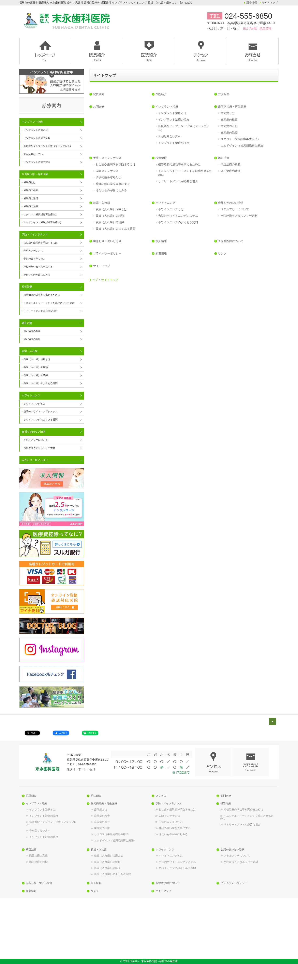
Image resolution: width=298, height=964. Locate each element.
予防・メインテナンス (107, 157)
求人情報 (161, 241)
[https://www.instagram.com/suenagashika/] (51, 650)
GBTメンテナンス (107, 170)
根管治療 (161, 157)
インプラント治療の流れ (173, 119)
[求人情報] (51, 478)
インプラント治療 (166, 106)
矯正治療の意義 (230, 164)
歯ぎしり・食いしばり (107, 241)
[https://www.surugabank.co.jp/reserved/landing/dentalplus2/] (51, 509)
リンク (222, 253)
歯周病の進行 (229, 126)
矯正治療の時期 (230, 170)
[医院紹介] (149, 49)
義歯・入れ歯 (101, 202)
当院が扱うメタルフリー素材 (239, 215)
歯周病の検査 (229, 119)
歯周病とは (228, 113)
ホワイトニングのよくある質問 (178, 222)
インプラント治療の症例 (173, 142)
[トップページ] (93, 20)
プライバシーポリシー (107, 253)
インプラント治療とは (172, 113)
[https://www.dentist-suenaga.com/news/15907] (51, 601)
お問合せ (98, 106)
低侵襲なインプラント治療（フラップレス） (183, 127)
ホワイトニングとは (171, 209)
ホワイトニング (165, 202)
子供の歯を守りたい (108, 177)
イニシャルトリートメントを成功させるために (185, 172)
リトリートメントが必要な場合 (178, 181)
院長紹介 (98, 94)
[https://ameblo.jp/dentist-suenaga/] (51, 626)
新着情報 (251, 2)
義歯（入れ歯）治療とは (111, 209)
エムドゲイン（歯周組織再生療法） (243, 145)
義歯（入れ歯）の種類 (110, 215)
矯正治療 (223, 157)
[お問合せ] (253, 49)
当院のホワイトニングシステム (178, 215)
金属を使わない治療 (230, 202)
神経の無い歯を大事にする (113, 183)
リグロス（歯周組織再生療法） (240, 139)
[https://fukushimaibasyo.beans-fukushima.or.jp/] (51, 697)
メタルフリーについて (235, 209)
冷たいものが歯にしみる (111, 190)
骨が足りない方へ (169, 136)
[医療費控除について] (51, 543)
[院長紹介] (97, 49)
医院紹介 (161, 94)
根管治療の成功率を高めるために (179, 164)
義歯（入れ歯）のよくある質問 (115, 228)
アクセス (223, 94)
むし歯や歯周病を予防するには (115, 164)
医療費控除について (230, 241)
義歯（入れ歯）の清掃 (110, 222)
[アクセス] (201, 49)
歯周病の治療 (229, 132)
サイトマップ (270, 2)
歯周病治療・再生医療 (232, 106)
